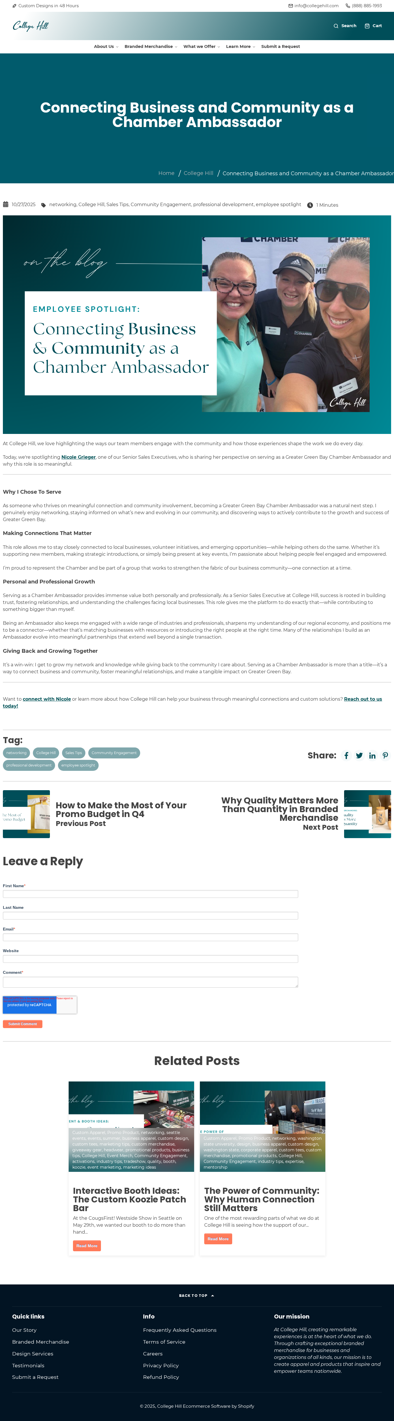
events (94, 1138)
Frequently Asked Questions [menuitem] (180, 1330)
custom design (173, 1138)
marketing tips (115, 1144)
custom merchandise (153, 1144)
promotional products (147, 1150)
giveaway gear (87, 1150)
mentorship (215, 1167)
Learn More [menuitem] (238, 46)
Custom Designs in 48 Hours (48, 5)
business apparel (139, 1138)
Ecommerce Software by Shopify (218, 1406)
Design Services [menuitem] (32, 1354)
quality (154, 1161)
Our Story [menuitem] (24, 1330)
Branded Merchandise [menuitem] (149, 46)
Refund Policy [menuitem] (161, 1377)
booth (169, 1161)
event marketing (104, 1167)
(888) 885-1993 (367, 5)
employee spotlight (278, 204)
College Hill (198, 173)
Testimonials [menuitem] (28, 1365)
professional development (223, 204)
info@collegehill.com (316, 5)
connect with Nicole (47, 699)
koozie (78, 1167)
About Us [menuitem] (104, 46)
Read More (86, 1245)
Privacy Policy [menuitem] (161, 1365)
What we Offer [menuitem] (199, 46)
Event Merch (119, 1155)
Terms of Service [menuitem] (164, 1342)
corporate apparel (259, 1150)
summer (111, 1138)
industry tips (109, 1161)
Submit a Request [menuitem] (280, 46)
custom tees (84, 1144)
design (243, 1144)
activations (83, 1161)
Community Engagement (161, 204)
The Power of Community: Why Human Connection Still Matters (261, 1199)
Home (166, 173)
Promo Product (123, 1132)
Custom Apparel (88, 1132)
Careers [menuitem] (153, 1354)
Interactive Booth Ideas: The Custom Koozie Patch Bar (129, 1199)
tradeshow (134, 1161)
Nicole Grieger (78, 457)
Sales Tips (117, 204)
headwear (113, 1150)
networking (62, 204)
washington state (221, 1150)
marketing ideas (139, 1167)
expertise (294, 1161)
